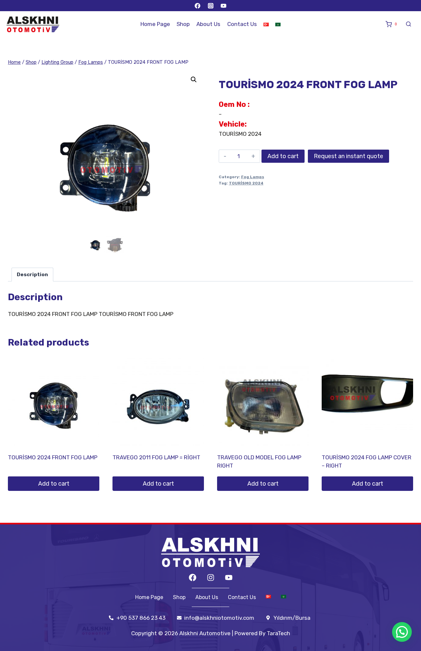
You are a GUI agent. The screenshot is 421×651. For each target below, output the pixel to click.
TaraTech (278, 633)
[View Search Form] (408, 24)
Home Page (155, 24)
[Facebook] (197, 5)
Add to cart (283, 156)
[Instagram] (210, 5)
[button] (194, 79)
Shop (183, 24)
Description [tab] (32, 274)
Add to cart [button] (53, 483)
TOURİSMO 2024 (246, 183)
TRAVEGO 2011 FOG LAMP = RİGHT (156, 457)
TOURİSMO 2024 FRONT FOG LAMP (52, 457)
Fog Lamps (252, 177)
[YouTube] (223, 5)
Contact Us (242, 24)
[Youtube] (229, 577)
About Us (208, 24)
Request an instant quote (348, 156)
